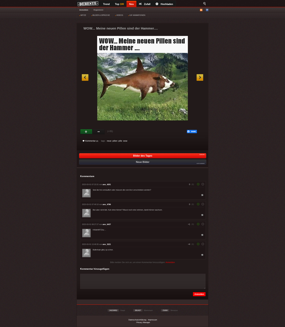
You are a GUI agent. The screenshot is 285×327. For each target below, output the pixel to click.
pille (120, 141)
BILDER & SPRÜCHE (101, 15)
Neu (131, 4)
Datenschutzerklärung (137, 320)
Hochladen (167, 4)
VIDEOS (119, 15)
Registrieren (98, 10)
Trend (106, 4)
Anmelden (83, 10)
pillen (114, 141)
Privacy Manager (143, 322)
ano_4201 (107, 184)
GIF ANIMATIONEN (137, 15)
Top (119, 4)
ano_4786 (107, 204)
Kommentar (91, 141)
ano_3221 (107, 244)
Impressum (152, 320)
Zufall (147, 4)
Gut (86, 131)
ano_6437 (107, 224)
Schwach (99, 131)
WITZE (83, 15)
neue (109, 141)
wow (125, 141)
